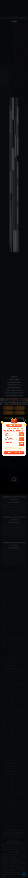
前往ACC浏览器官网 (14, 452)
